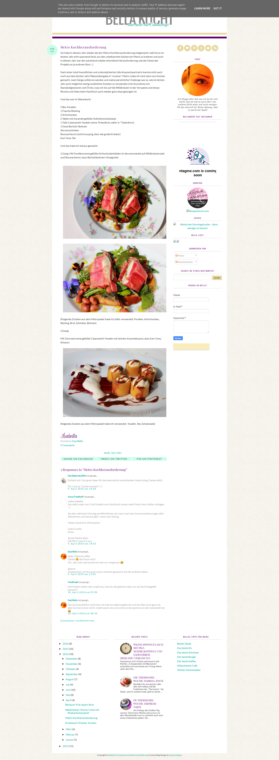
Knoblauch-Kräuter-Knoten (80, 722)
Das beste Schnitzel (188, 652)
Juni (68, 689)
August (70, 679)
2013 (66, 746)
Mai (68, 694)
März (69, 729)
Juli (68, 684)
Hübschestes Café (187, 665)
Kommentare (185, 261)
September (72, 674)
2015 (66, 648)
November (72, 663)
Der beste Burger (186, 656)
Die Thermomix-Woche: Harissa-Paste (148, 679)
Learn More (202, 8)
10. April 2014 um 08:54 (82, 613)
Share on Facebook (78, 458)
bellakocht (112, 755)
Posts (180, 255)
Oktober (71, 668)
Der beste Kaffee (186, 661)
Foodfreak (73, 582)
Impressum (123, 755)
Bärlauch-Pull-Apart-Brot (79, 704)
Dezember (72, 658)
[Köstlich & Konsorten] (197, 207)
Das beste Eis (184, 647)
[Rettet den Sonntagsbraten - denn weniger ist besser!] (197, 228)
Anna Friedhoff (75, 496)
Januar (70, 739)
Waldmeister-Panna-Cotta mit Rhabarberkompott (82, 711)
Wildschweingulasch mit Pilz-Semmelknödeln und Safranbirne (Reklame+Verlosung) (141, 651)
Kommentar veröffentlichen (77, 620)
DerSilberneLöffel (77, 475)
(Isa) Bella (72, 551)
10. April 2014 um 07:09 (82, 592)
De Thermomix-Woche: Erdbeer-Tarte (145, 703)
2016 (66, 643)
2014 (66, 654)
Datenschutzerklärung (138, 755)
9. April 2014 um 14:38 (82, 488)
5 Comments (67, 445)
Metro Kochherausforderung (81, 717)
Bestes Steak (184, 643)
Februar (70, 734)
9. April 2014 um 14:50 (82, 543)
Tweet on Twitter (114, 458)
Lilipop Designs (175, 755)
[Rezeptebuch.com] (197, 210)
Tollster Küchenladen (189, 669)
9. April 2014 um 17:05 (82, 574)
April (69, 700)
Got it (217, 8)
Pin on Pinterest (149, 458)
